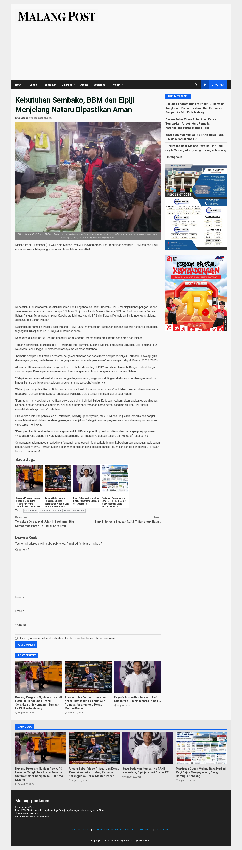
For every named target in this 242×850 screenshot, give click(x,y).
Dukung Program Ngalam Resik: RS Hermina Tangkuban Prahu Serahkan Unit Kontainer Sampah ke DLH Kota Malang (38, 677)
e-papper (218, 84)
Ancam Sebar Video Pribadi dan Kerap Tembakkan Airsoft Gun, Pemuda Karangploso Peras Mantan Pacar (88, 677)
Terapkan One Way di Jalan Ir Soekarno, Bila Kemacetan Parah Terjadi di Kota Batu (44, 522)
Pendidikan (49, 84)
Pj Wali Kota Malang (74, 510)
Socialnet (99, 84)
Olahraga (67, 84)
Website (20, 624)
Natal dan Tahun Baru (50, 510)
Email (19, 611)
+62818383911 (30, 813)
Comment (22, 549)
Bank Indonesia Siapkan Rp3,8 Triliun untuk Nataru (128, 519)
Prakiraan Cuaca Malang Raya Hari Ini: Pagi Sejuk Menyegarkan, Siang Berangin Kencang (201, 748)
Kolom (116, 84)
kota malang (30, 510)
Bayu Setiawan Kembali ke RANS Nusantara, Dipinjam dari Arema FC (137, 677)
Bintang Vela (173, 157)
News (18, 84)
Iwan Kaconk (21, 118)
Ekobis (34, 84)
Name (19, 597)
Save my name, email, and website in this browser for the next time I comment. (67, 638)
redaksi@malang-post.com (35, 816)
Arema (84, 84)
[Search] (196, 84)
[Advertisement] (121, 49)
